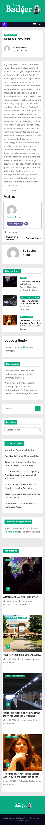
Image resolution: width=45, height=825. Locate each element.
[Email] (26, 224)
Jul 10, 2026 (25, 306)
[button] (40, 24)
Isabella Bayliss (28, 781)
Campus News (11, 618)
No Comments (22, 604)
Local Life (22, 618)
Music (13, 35)
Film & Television (33, 297)
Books (30, 317)
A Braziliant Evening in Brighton (19, 450)
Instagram (13, 531)
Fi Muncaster (26, 720)
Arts (6, 35)
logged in (21, 347)
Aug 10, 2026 (25, 287)
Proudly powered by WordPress (15, 818)
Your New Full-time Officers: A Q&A (21, 456)
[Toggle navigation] (34, 24)
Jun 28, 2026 (26, 326)
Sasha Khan (21, 48)
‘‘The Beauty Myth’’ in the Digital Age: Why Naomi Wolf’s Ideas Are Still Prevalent (22, 475)
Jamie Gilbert (26, 659)
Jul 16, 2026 (11, 659)
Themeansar (23, 820)
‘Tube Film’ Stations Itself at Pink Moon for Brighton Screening (21, 714)
